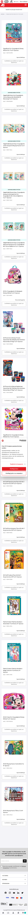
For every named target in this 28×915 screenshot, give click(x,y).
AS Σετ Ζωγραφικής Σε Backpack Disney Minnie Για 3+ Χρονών (12, 292)
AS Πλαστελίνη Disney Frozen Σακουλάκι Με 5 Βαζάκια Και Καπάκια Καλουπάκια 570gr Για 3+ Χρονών (14, 339)
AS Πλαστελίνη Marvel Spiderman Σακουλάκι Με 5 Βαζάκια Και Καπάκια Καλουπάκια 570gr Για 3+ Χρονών (14, 388)
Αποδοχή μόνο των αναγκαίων (14, 473)
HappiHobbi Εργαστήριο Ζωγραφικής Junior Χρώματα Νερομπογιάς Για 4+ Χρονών (14, 145)
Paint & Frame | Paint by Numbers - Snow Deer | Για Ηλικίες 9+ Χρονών (13, 623)
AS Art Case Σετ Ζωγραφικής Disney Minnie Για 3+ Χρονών (13, 718)
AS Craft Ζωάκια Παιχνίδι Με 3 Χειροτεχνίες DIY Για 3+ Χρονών (12, 576)
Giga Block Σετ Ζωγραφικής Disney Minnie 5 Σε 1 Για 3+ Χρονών (13, 436)
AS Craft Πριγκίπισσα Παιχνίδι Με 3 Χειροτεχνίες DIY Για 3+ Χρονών (13, 482)
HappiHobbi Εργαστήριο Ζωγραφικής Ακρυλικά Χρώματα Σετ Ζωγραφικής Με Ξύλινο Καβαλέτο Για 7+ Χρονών (14, 244)
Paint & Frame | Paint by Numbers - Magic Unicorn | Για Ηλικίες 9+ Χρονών (13, 670)
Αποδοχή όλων (14, 468)
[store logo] (3, 5)
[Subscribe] (25, 861)
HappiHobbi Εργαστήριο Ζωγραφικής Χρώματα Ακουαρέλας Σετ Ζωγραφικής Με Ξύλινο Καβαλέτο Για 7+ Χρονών (14, 195)
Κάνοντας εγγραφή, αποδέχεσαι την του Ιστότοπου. (14, 867)
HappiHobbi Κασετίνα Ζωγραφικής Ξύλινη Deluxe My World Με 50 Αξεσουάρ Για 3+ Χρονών (13, 97)
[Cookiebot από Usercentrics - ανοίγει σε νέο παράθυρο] (19, 441)
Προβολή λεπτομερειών (16, 464)
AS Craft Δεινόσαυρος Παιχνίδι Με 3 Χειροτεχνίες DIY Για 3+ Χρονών (13, 529)
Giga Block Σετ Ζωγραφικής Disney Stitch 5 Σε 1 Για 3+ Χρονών (13, 49)
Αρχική (3, 14)
